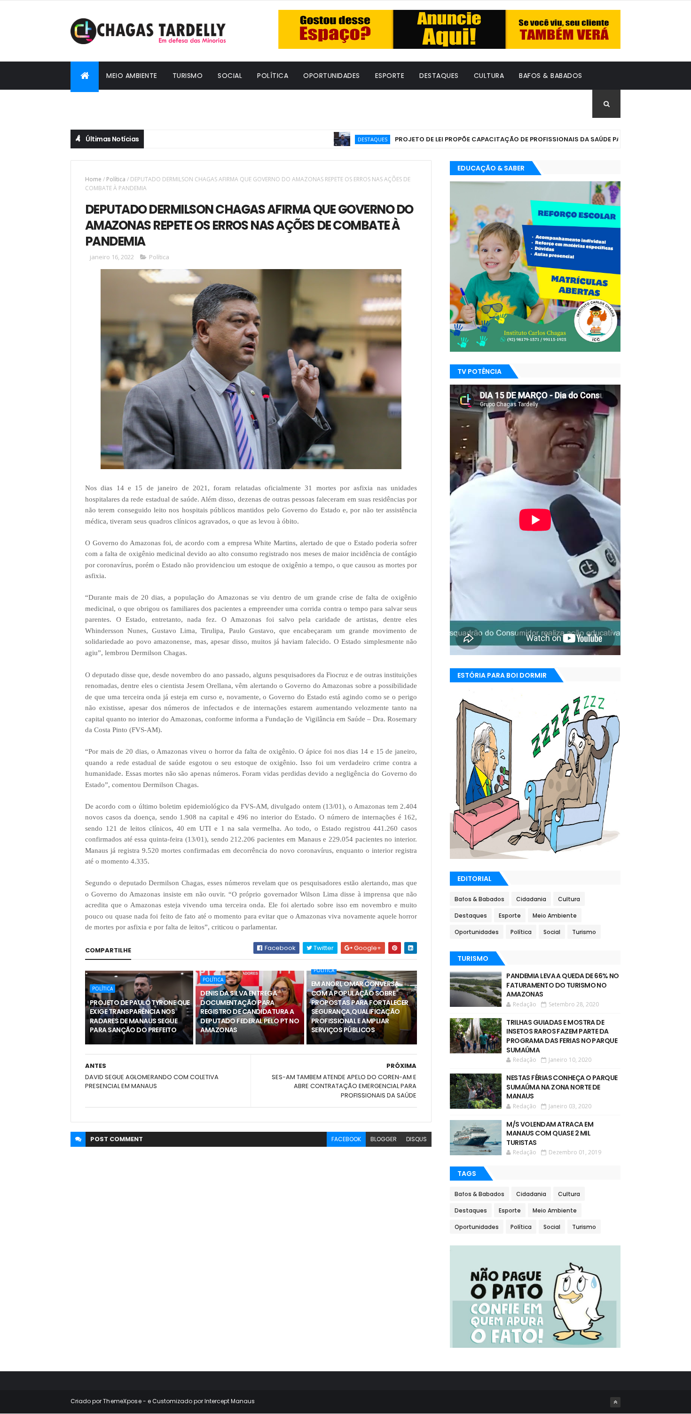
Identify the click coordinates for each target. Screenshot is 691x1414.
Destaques (439, 75)
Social (230, 75)
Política (272, 75)
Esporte (390, 75)
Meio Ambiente (131, 75)
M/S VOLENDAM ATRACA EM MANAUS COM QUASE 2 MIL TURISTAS (549, 1133)
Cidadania (96, 103)
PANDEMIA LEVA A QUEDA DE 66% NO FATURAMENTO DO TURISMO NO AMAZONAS (562, 985)
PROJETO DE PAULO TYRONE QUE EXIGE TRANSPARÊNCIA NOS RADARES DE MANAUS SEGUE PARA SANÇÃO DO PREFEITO (140, 1016)
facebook (346, 1139)
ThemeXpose (122, 1401)
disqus (416, 1139)
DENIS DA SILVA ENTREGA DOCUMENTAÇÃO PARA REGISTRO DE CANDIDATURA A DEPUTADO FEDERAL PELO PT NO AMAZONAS (249, 1012)
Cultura (489, 75)
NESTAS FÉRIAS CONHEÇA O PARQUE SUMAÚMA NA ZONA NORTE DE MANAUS (561, 1087)
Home (93, 179)
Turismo (188, 75)
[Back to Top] (615, 1402)
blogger (383, 1139)
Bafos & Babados (550, 75)
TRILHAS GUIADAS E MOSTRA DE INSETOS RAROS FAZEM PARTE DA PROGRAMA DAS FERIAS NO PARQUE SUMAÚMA (561, 1036)
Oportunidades (331, 75)
